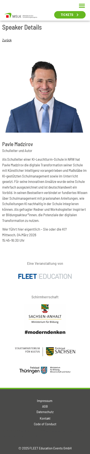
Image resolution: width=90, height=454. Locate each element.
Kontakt (45, 418)
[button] (82, 5)
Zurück (7, 40)
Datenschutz (45, 412)
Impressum (45, 400)
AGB (45, 406)
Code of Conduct (45, 424)
